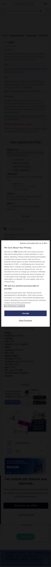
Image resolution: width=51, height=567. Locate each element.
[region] (25, 283)
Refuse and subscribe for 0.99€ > (34, 243)
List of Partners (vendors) (14, 306)
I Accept (25, 313)
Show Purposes (25, 320)
